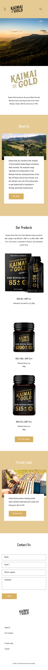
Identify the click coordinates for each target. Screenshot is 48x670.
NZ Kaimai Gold (21, 663)
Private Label (9, 643)
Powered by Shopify (30, 663)
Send (9, 596)
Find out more (17, 514)
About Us (7, 628)
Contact (7, 649)
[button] (5, 9)
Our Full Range (24, 439)
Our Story (16, 196)
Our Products (9, 633)
